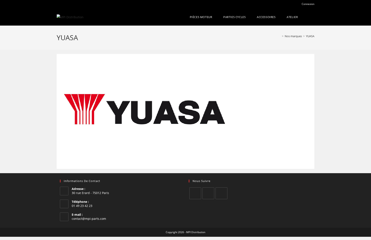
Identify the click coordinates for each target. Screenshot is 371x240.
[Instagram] (208, 193)
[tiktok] (221, 193)
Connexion (307, 4)
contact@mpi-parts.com (89, 219)
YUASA (310, 36)
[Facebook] (195, 193)
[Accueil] (279, 36)
